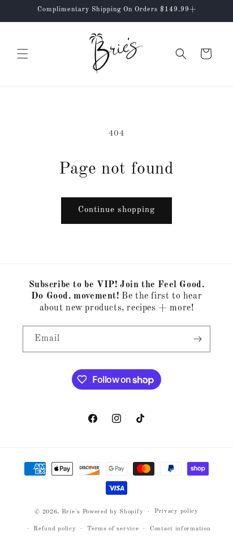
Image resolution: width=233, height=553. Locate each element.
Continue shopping (116, 210)
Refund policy (54, 529)
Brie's (72, 512)
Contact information (180, 529)
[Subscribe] (197, 339)
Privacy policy (176, 511)
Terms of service (113, 529)
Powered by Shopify (113, 512)
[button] (22, 53)
